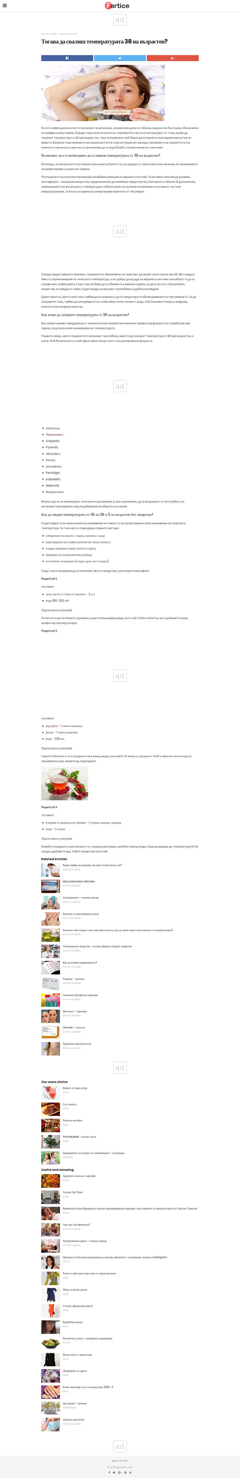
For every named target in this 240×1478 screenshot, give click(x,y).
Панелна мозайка (72, 1120)
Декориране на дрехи (75, 1371)
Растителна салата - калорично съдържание (87, 1338)
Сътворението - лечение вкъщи (81, 897)
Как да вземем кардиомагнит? (80, 962)
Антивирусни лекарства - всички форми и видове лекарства (97, 946)
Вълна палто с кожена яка (77, 1355)
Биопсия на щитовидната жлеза (81, 914)
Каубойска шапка (72, 1322)
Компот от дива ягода (75, 1088)
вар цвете (52, 726)
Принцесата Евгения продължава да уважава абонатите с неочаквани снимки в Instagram (115, 1257)
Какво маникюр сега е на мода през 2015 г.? (88, 1387)
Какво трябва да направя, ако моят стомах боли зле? (92, 865)
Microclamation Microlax (79, 881)
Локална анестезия (73, 1419)
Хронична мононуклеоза (77, 1044)
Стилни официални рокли (78, 1306)
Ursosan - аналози (74, 1027)
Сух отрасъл (69, 1104)
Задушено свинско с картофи (79, 1176)
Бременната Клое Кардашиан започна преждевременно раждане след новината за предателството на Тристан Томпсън (130, 1208)
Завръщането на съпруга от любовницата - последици (93, 1153)
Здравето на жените (69, 33)
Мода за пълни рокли (75, 1290)
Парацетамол (54, 434)
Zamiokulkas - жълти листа (79, 1137)
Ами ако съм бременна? (76, 1224)
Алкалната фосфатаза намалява (80, 995)
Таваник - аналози (73, 979)
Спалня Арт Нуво (73, 1192)
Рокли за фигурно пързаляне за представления (89, 1273)
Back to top (120, 1460)
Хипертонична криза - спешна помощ (85, 1241)
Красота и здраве (49, 33)
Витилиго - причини (75, 1011)
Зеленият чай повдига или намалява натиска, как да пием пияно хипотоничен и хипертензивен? (118, 930)
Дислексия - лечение (75, 1403)
